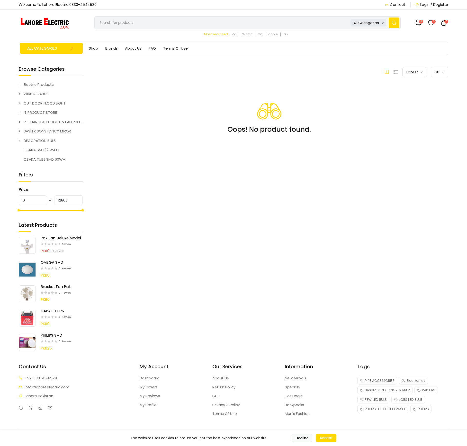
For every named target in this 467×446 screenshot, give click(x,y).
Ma (234, 34)
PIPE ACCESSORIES (380, 380)
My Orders (149, 387)
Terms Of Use (175, 48)
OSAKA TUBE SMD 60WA (44, 159)
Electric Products (39, 84)
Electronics (416, 380)
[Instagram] (40, 407)
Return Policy (223, 387)
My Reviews (150, 395)
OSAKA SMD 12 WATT (42, 149)
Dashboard (150, 378)
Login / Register (434, 4)
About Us (133, 48)
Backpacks (294, 404)
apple (273, 34)
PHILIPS (423, 409)
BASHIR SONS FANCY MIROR (47, 131)
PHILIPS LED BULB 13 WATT (385, 409)
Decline (302, 438)
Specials (292, 387)
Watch (247, 34)
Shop (93, 48)
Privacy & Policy (226, 404)
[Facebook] (21, 407)
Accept (326, 437)
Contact (397, 4)
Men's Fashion (297, 413)
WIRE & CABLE (35, 93)
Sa (260, 34)
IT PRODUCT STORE (40, 112)
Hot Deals (293, 395)
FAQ (152, 48)
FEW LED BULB (376, 399)
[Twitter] (31, 407)
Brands (111, 48)
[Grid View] (387, 72)
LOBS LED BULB (410, 399)
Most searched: (216, 34)
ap (286, 34)
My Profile (148, 404)
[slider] (18, 210)
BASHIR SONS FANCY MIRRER (387, 390)
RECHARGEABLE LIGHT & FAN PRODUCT (53, 121)
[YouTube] (50, 407)
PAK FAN (428, 390)
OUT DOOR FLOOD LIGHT (45, 103)
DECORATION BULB (40, 140)
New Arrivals (295, 378)
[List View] (396, 72)
